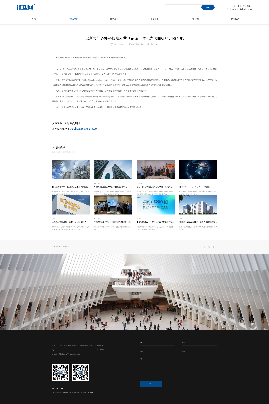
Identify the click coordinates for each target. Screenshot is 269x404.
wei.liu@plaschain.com (84, 128)
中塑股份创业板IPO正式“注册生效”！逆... (111, 187)
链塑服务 (154, 19)
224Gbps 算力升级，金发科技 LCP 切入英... (70, 222)
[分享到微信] (209, 247)
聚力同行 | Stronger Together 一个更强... (195, 187)
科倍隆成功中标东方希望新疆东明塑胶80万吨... (113, 222)
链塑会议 (114, 19)
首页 (34, 19)
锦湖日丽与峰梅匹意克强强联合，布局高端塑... (156, 187)
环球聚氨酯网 (72, 123)
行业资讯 (74, 19)
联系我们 (235, 19)
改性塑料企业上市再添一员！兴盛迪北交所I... (198, 222)
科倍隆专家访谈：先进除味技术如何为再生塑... (71, 187)
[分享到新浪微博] (204, 247)
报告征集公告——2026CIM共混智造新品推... (155, 222)
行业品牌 (195, 19)
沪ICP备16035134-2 (87, 392)
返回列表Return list (62, 246)
